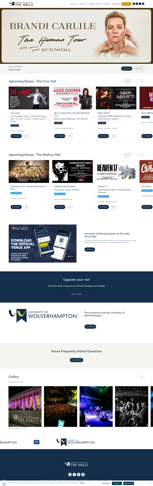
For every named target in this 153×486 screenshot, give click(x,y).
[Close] (150, 483)
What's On (74, 4)
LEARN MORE (90, 327)
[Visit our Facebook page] (137, 4)
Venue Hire (106, 4)
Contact (103, 480)
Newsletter (116, 4)
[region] (76, 483)
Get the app (126, 4)
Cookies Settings (106, 483)
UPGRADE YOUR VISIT (95, 4)
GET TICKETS (127, 68)
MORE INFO (139, 68)
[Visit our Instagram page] (134, 4)
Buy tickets (16, 136)
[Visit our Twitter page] (140, 4)
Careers (109, 480)
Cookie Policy (85, 480)
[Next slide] (142, 81)
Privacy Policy (74, 480)
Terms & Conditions (61, 480)
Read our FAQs (76, 360)
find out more (76, 294)
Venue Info (83, 4)
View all (127, 81)
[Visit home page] (21, 4)
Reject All (117, 483)
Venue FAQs (94, 480)
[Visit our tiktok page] (143, 4)
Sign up (51, 480)
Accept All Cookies (128, 483)
